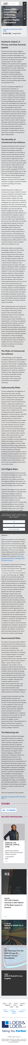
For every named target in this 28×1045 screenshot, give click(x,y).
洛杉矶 (4, 1003)
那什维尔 (22, 1003)
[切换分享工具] (24, 15)
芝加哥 (16, 1003)
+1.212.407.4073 (9, 856)
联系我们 (6, 1011)
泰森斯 (21, 1005)
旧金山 (15, 1005)
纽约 (10, 1003)
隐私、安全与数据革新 (9, 810)
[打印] (24, 18)
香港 (17, 1007)
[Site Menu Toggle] (25, 4)
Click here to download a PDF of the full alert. (13, 797)
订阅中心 (14, 1013)
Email (6, 858)
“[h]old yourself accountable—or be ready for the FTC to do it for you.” (13, 558)
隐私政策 (14, 1011)
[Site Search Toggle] (21, 4)
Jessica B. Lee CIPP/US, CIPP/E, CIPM (12, 844)
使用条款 (21, 1011)
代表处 (11, 1007)
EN (10, 3)
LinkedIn (5, 1010)
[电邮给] (24, 12)
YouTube (23, 1010)
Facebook (12, 1010)
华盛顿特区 (7, 1005)
